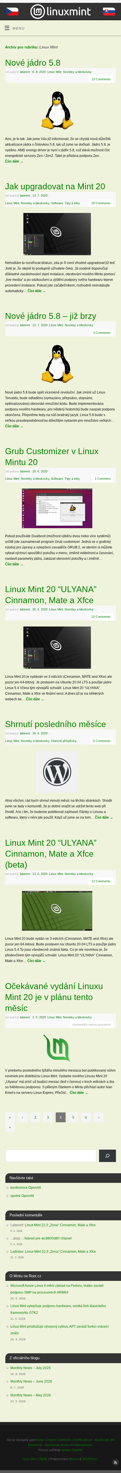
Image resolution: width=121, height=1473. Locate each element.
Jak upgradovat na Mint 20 (55, 186)
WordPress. (90, 1459)
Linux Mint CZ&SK (35, 1459)
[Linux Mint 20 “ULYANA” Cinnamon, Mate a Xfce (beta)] (60, 912)
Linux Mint (54, 72)
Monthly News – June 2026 (31, 1381)
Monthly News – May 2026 (30, 1395)
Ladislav (16, 1252)
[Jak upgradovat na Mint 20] (60, 235)
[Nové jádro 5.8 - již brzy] (60, 364)
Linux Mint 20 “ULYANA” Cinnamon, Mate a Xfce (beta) (51, 853)
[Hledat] (107, 1156)
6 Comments (102, 741)
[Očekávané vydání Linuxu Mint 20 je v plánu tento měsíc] (60, 1049)
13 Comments (101, 79)
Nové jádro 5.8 (32, 62)
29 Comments (101, 203)
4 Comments (102, 332)
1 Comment (103, 478)
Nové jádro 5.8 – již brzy (50, 316)
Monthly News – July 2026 (30, 1368)
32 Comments (101, 616)
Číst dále (14, 161)
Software (57, 203)
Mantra (74, 1459)
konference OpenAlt (25, 1188)
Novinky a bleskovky (77, 72)
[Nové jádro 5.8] (60, 111)
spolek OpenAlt (22, 1196)
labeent (25, 72)
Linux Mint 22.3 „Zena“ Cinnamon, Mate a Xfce (60, 1225)
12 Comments (101, 881)
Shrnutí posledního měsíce (55, 724)
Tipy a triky (72, 203)
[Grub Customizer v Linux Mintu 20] (60, 509)
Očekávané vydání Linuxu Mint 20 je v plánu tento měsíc (54, 997)
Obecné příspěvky (64, 741)
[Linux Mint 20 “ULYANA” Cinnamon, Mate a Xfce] (60, 648)
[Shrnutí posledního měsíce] (60, 773)
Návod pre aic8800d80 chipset (47, 1238)
